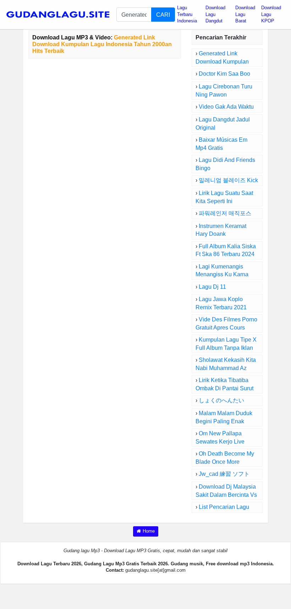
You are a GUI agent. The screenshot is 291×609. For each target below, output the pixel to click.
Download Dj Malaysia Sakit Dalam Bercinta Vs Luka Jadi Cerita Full (226, 495)
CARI (163, 14)
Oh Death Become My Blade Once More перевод (225, 462)
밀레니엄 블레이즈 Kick (228, 180)
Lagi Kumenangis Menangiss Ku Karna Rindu (222, 274)
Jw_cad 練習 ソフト (224, 474)
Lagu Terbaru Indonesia (187, 14)
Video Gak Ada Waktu (226, 107)
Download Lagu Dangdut (215, 14)
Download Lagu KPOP (271, 14)
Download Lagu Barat (245, 14)
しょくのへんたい (221, 400)
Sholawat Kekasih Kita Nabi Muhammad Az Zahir (226, 368)
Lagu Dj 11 (212, 287)
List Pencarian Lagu (224, 507)
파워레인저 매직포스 (225, 213)
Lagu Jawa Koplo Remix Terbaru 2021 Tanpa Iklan (221, 307)
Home (149, 531)
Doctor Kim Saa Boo (224, 74)
